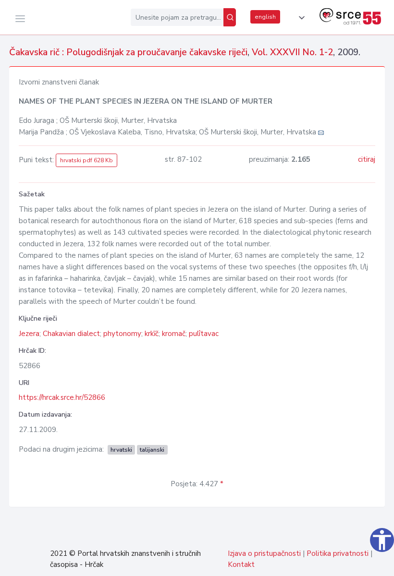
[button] (299, 17)
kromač (173, 333)
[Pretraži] (229, 17)
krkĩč (152, 333)
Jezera (29, 333)
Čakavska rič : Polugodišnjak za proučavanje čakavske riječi (128, 52)
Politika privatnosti (338, 553)
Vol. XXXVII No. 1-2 (292, 52)
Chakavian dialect (71, 333)
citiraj (366, 159)
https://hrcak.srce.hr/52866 (62, 397)
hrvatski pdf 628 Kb (86, 160)
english (265, 17)
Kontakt (241, 564)
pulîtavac (204, 333)
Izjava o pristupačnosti (264, 553)
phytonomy (122, 333)
